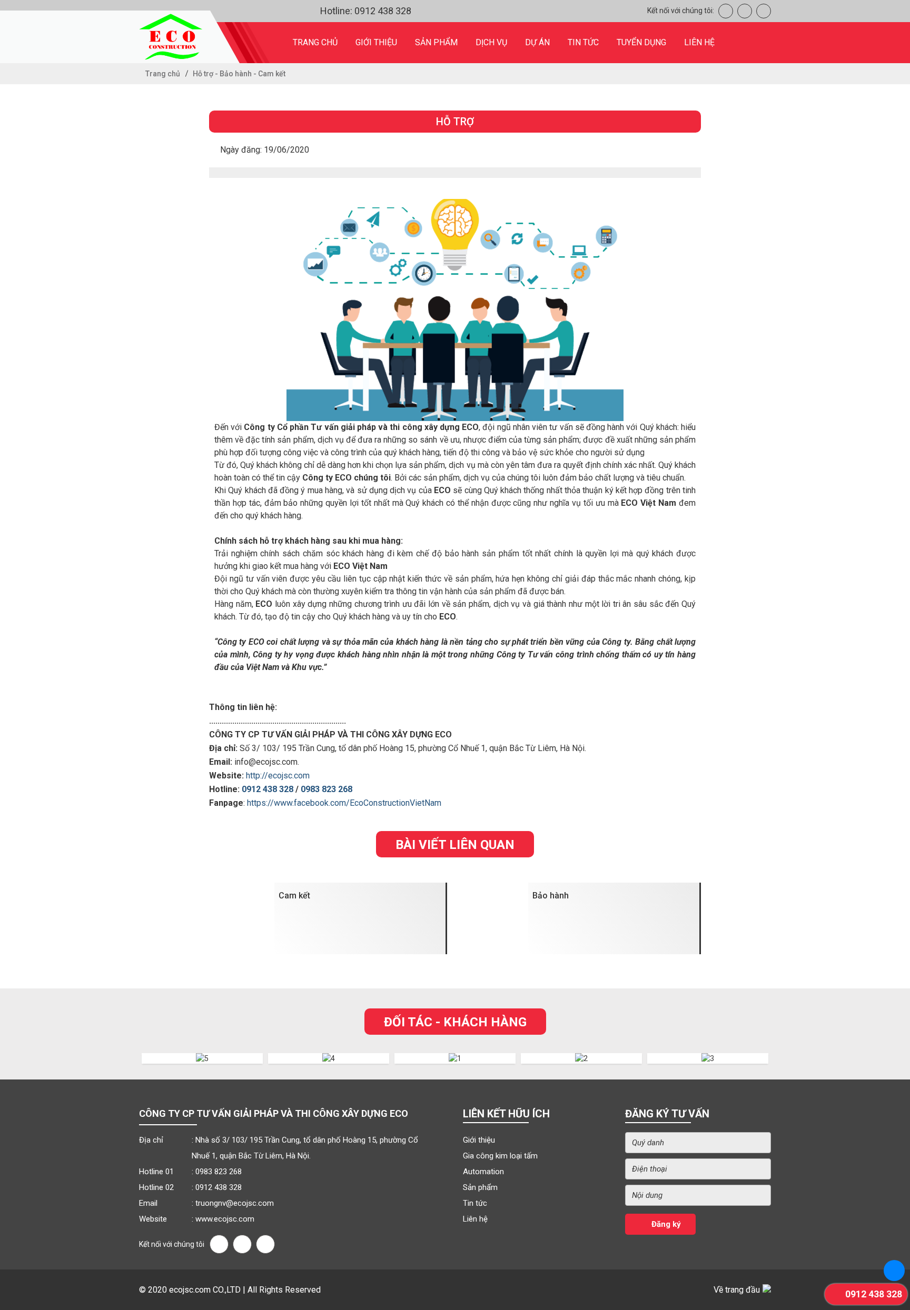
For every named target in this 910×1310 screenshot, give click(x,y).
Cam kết (294, 896)
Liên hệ (699, 42)
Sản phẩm (436, 42)
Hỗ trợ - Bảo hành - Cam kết (239, 73)
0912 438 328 (267, 789)
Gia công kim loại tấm (500, 1156)
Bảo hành (550, 896)
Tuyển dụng (641, 42)
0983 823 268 (326, 789)
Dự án (537, 42)
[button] (125, 1061)
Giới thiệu (376, 42)
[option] (202, 1061)
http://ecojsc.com (278, 776)
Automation (483, 1171)
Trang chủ (315, 42)
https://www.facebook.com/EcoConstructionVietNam (344, 803)
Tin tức (583, 42)
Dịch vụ (491, 42)
